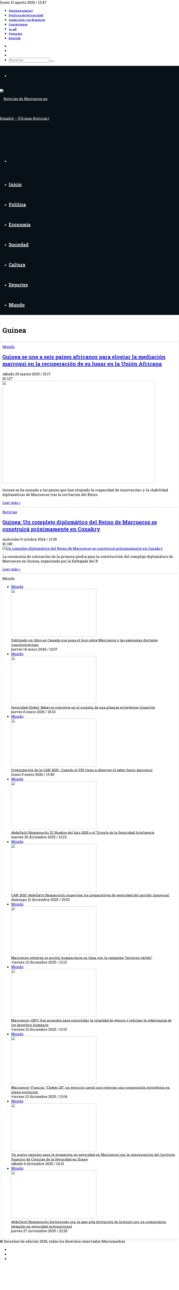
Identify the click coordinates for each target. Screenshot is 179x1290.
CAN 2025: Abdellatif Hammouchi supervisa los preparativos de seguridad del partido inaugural (90, 895)
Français (15, 34)
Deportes (18, 284)
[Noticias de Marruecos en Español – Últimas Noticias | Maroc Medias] (30, 138)
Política (17, 204)
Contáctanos (18, 24)
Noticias (9, 512)
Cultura (17, 264)
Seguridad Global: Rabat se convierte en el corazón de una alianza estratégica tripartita (83, 707)
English (15, 38)
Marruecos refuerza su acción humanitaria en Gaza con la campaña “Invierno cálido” (81, 957)
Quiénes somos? (21, 11)
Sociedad (19, 244)
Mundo (17, 305)
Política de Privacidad (26, 15)
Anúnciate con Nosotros (27, 20)
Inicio (15, 184)
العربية (13, 29)
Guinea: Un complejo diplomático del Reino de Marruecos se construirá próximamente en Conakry (79, 526)
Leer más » (11, 502)
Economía (20, 224)
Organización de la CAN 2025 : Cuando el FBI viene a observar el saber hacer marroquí (81, 770)
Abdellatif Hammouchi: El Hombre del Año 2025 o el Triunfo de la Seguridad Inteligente (82, 832)
